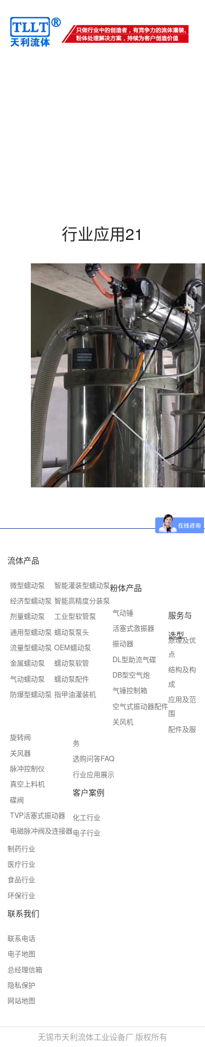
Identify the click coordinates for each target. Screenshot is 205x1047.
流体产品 (23, 560)
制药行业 (21, 848)
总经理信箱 (24, 969)
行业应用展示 (93, 774)
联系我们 (23, 913)
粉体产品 (126, 587)
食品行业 (21, 879)
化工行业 (87, 817)
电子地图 (21, 953)
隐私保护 (21, 985)
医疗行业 (21, 864)
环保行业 (21, 895)
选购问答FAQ (93, 758)
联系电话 (21, 938)
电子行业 (87, 832)
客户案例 (88, 792)
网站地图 (21, 1000)
